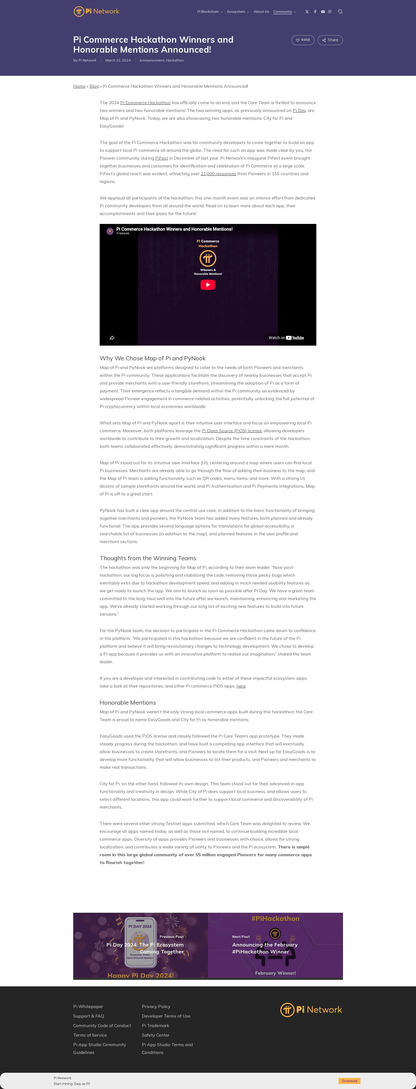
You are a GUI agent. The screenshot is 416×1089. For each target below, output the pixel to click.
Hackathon (175, 60)
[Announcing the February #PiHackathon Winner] (275, 945)
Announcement (152, 60)
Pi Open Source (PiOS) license (232, 430)
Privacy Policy (156, 1006)
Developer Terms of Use (166, 1016)
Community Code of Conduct (102, 1025)
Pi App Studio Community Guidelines (99, 1048)
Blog (94, 86)
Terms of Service (90, 1035)
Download (349, 1081)
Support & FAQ (88, 1016)
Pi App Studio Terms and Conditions (167, 1048)
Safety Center (155, 1035)
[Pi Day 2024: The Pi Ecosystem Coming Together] (140, 945)
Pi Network (87, 60)
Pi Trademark (155, 1025)
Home (79, 86)
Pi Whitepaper (88, 1006)
